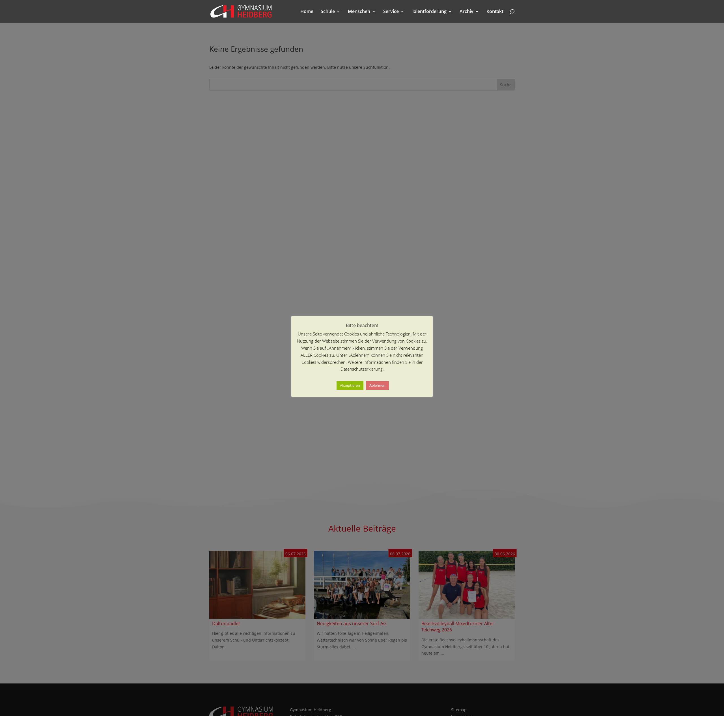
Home (306, 11)
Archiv (466, 11)
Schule (328, 11)
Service (391, 11)
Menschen (359, 11)
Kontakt (494, 11)
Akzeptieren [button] (350, 385)
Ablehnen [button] (377, 385)
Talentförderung (429, 11)
